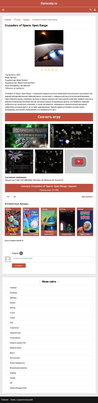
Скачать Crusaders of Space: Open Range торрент (49, 188)
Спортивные (15, 338)
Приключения (15, 348)
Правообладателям (18, 388)
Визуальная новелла (18, 368)
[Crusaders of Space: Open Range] (49, 48)
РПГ (11, 323)
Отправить (19, 265)
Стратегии (14, 328)
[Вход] (21, 253)
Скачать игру (49, 117)
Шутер (12, 308)
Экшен (12, 303)
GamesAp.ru (49, 3)
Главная (13, 288)
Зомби (12, 378)
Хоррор (13, 373)
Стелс (12, 313)
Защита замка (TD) (18, 343)
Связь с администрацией (21, 400)
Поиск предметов (17, 363)
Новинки (13, 293)
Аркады (13, 298)
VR (11, 383)
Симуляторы (15, 333)
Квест (12, 353)
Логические (15, 358)
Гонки (12, 318)
